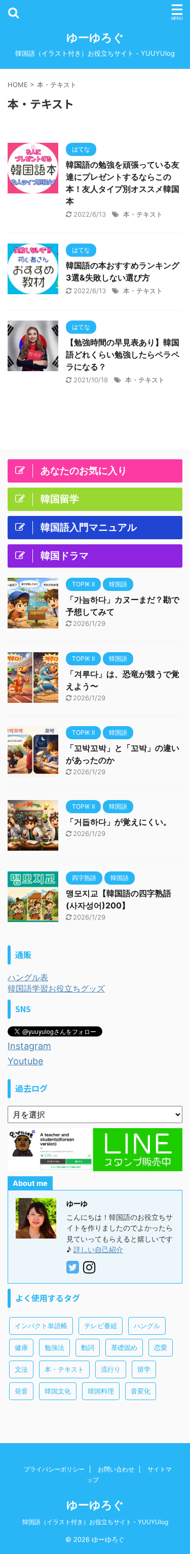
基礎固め (124, 1347)
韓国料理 (101, 1391)
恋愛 (160, 1347)
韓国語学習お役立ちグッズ (56, 988)
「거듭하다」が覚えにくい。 (118, 822)
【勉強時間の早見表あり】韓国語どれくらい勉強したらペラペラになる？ (122, 354)
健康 (21, 1347)
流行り (111, 1369)
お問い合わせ (116, 1469)
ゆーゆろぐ (95, 37)
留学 (143, 1369)
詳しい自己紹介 (98, 1249)
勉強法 (54, 1347)
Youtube (25, 1061)
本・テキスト (143, 214)
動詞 (87, 1347)
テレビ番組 (100, 1326)
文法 (21, 1369)
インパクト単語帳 (41, 1326)
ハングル (147, 1326)
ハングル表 (28, 977)
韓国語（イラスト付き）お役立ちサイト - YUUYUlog (95, 1522)
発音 (21, 1391)
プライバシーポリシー (54, 1469)
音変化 (140, 1391)
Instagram (29, 1046)
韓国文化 (58, 1391)
